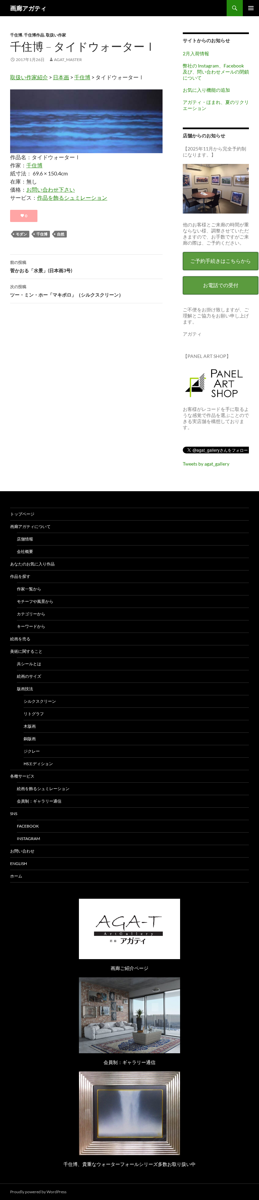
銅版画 (30, 738)
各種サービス (22, 776)
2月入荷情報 (196, 53)
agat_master (68, 59)
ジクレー (32, 751)
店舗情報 (25, 538)
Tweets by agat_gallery (206, 464)
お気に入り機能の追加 (206, 90)
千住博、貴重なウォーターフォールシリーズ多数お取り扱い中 (129, 1164)
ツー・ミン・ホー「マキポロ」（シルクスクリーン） (66, 291)
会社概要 (25, 551)
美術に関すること (26, 651)
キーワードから (31, 626)
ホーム (16, 875)
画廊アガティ (28, 8)
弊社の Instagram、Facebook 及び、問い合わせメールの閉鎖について (216, 72)
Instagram (28, 838)
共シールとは (29, 663)
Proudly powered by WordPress (38, 1191)
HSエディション (38, 763)
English (18, 863)
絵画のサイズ (29, 676)
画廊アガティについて (30, 526)
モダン (21, 234)
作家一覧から (29, 588)
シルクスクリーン (40, 701)
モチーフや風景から (35, 601)
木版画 (30, 726)
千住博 (16, 34)
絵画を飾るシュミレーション (43, 788)
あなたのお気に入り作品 (32, 563)
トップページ (22, 514)
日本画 (61, 77)
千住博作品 (34, 34)
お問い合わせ (22, 851)
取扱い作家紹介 (29, 77)
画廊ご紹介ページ (129, 968)
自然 (60, 234)
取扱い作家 (56, 34)
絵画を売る (20, 638)
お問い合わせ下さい (50, 189)
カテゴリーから (31, 613)
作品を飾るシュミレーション (72, 197)
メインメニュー (251, 8)
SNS (13, 813)
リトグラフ (34, 713)
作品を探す (20, 576)
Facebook (28, 826)
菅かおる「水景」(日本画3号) (41, 266)
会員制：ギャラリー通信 (39, 801)
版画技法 (25, 688)
